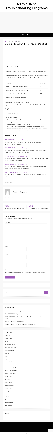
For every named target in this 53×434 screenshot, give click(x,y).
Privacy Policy (27, 433)
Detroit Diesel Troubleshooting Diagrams (31, 426)
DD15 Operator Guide (10, 344)
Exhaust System (8, 376)
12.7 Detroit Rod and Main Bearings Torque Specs (16, 311)
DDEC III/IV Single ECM (10, 347)
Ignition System (8, 382)
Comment (7, 222)
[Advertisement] (26, 22)
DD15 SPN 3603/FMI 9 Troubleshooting (16, 156)
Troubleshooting (8, 405)
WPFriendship (25, 427)
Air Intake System (9, 335)
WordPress (35, 427)
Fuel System (7, 379)
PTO (6, 394)
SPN (6, 399)
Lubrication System (9, 385)
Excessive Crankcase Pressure (12, 364)
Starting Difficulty (9, 402)
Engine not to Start (9, 361)
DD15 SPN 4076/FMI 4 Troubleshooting (16, 148)
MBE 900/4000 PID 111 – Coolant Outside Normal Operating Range (20, 324)
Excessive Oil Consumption (11, 370)
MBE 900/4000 (8, 388)
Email (6, 254)
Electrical (7, 353)
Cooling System (8, 338)
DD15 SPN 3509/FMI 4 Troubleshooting (16, 140)
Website (7, 262)
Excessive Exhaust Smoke (10, 367)
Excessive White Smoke (10, 373)
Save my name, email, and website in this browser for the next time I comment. (25, 272)
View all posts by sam (10, 198)
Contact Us (29, 34)
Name (7, 246)
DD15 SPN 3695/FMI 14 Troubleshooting (16, 172)
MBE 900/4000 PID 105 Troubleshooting (14, 321)
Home (22, 34)
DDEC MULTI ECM (9, 350)
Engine (6, 356)
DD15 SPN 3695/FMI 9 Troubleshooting (16, 164)
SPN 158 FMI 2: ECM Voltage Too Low (14, 313)
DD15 (11, 182)
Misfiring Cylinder (9, 391)
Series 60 (7, 396)
